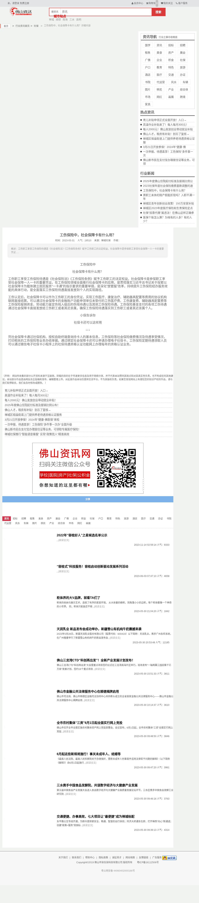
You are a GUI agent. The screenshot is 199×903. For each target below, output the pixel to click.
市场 (147, 96)
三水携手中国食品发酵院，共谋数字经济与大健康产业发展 (97, 785)
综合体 (184, 89)
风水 (173, 82)
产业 (171, 89)
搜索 (158, 12)
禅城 (51, 19)
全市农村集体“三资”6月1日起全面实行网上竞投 (89, 722)
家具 (147, 104)
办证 (182, 74)
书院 (147, 82)
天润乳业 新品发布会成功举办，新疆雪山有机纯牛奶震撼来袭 (99, 629)
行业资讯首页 (21, 26)
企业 (159, 60)
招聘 (182, 45)
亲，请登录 (13, 3)
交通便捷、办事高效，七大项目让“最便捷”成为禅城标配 (95, 816)
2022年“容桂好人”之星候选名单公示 (82, 535)
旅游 (182, 67)
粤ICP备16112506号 (148, 862)
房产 (171, 52)
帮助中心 (90, 857)
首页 (6, 26)
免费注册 (24, 3)
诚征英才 (116, 857)
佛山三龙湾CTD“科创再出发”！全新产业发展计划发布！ (96, 660)
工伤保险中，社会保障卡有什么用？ (165, 190)
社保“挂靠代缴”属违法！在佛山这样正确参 (168, 212)
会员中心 (138, 3)
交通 (171, 74)
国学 (147, 45)
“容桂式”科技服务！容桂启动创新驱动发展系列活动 (92, 566)
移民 (159, 89)
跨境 (182, 96)
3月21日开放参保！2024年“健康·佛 (164, 146)
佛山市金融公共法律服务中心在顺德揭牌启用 (88, 691)
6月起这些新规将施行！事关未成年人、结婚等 (89, 754)
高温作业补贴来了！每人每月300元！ (166, 124)
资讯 (159, 45)
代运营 (161, 82)
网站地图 (130, 857)
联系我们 (76, 857)
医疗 (159, 74)
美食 (159, 52)
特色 (171, 67)
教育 (159, 67)
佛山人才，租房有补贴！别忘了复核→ (166, 133)
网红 (159, 96)
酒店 (147, 74)
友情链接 (143, 857)
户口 (147, 67)
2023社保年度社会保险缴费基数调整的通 (168, 185)
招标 (171, 45)
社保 (34, 26)
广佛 (147, 60)
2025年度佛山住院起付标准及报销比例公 (168, 181)
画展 (171, 96)
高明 (78, 19)
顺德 (58, 19)
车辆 (185, 82)
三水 (71, 19)
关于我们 (63, 857)
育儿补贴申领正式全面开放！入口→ (165, 120)
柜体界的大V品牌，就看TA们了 (78, 597)
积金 (171, 60)
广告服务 (157, 857)
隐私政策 (103, 857)
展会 (182, 52)
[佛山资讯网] (21, 11)
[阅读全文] (63, 540)
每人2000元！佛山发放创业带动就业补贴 (168, 129)
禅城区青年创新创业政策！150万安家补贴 (168, 203)
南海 (65, 19)
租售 (147, 52)
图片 (147, 89)
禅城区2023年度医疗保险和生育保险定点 (168, 208)
